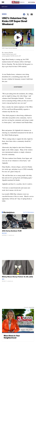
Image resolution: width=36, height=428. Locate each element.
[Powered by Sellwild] (31, 307)
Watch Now (31, 2)
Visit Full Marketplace (28, 212)
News (4, 14)
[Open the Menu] (2, 2)
